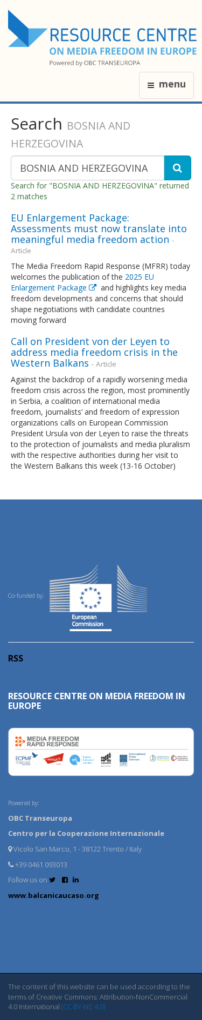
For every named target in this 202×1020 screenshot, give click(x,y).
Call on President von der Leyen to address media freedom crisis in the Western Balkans (94, 352)
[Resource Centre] (104, 38)
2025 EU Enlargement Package (82, 282)
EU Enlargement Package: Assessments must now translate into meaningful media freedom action (99, 228)
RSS (15, 658)
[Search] (177, 168)
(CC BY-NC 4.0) (83, 1006)
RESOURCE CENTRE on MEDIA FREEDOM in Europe (96, 701)
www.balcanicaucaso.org (53, 895)
